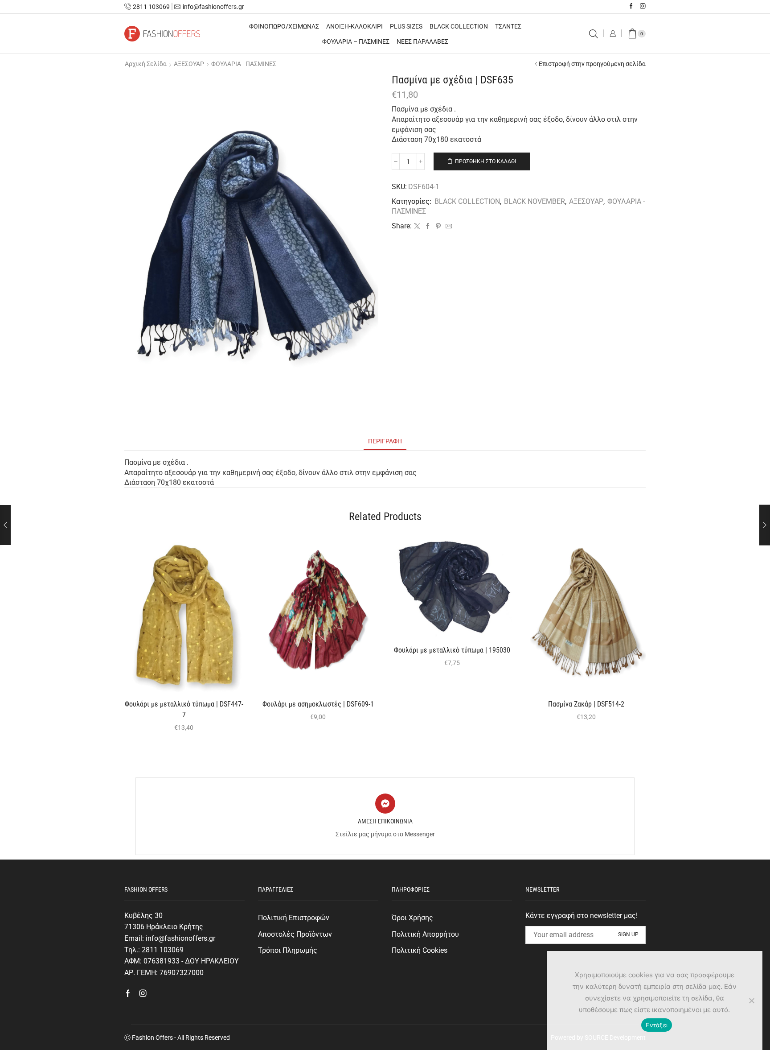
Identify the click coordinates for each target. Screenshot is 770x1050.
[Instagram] (643, 6)
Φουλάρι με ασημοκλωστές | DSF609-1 (318, 704)
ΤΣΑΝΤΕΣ (508, 26)
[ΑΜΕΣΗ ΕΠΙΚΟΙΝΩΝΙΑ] (385, 804)
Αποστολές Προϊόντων (295, 934)
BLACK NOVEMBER (534, 201)
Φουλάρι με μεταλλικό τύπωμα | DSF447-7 (184, 709)
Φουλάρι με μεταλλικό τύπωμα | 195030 (452, 650)
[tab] (385, 441)
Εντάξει (657, 1025)
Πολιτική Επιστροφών (293, 918)
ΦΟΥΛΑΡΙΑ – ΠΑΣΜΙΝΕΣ (355, 41)
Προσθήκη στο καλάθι (485, 161)
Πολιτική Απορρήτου (425, 934)
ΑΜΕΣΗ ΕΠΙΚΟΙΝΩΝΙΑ (385, 821)
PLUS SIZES (406, 26)
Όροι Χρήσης (412, 918)
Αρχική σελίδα (146, 63)
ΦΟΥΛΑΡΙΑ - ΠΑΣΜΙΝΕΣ (243, 63)
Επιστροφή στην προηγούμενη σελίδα (592, 63)
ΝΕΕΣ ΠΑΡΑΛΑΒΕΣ (422, 41)
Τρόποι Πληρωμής (287, 950)
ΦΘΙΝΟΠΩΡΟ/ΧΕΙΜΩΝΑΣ (284, 26)
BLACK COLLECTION (459, 26)
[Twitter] (417, 226)
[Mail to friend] (447, 226)
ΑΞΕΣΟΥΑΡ (189, 63)
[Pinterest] (438, 226)
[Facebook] (631, 6)
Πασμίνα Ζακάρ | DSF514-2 (586, 704)
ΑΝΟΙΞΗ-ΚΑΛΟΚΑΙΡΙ (354, 26)
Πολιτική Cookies (419, 950)
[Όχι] (751, 1000)
